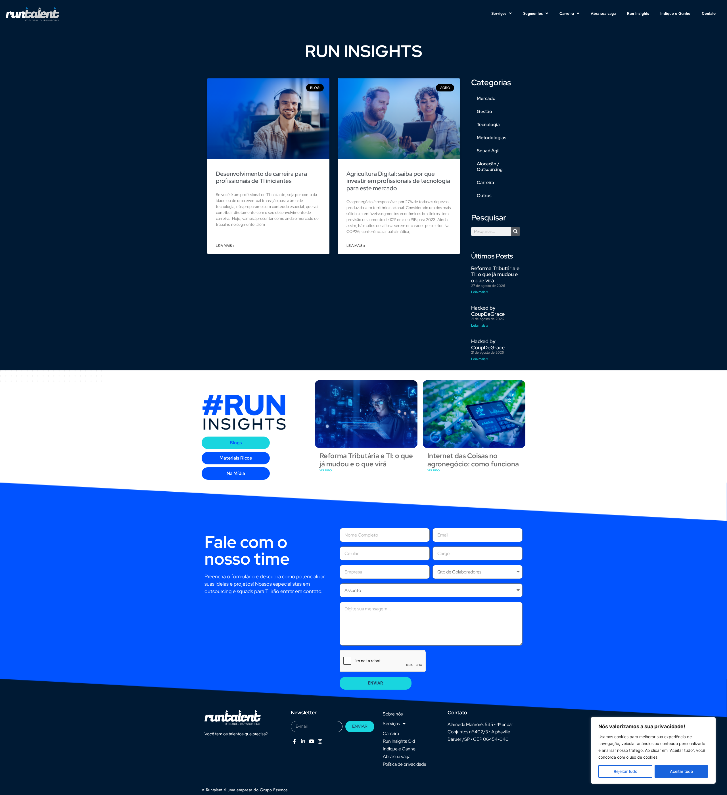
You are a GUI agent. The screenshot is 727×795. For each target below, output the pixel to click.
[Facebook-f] (294, 741)
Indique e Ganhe (675, 13)
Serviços (498, 13)
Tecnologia (488, 125)
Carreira (566, 13)
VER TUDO (325, 470)
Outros (484, 196)
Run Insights (638, 13)
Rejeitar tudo (625, 771)
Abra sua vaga (603, 13)
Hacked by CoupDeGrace (488, 310)
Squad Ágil (488, 151)
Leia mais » (225, 245)
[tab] (236, 443)
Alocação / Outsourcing (490, 166)
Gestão (484, 111)
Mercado (486, 98)
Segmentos (533, 13)
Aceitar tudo (681, 771)
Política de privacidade (404, 764)
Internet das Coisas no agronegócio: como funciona (473, 459)
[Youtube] (311, 741)
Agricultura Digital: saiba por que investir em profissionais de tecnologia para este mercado (398, 181)
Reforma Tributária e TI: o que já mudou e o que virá (495, 274)
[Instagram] (320, 741)
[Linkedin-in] (302, 741)
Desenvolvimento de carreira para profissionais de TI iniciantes (261, 177)
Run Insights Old (399, 741)
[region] (653, 750)
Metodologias (491, 138)
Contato (709, 13)
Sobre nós (393, 714)
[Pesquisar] (515, 231)
